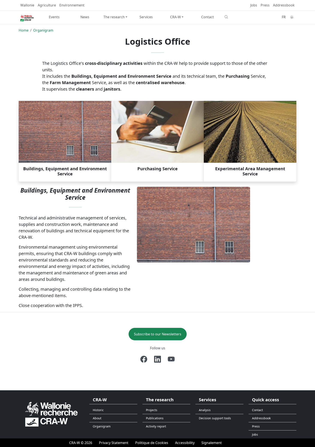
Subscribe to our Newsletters (157, 334)
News (84, 17)
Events (54, 17)
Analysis (205, 410)
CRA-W (175, 17)
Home (23, 30)
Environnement (71, 5)
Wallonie (27, 5)
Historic (98, 410)
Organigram (43, 30)
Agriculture (47, 5)
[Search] (238, 17)
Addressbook (284, 5)
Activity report (156, 426)
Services (146, 17)
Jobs (253, 5)
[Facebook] (143, 359)
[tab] (65, 141)
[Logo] (51, 414)
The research (114, 17)
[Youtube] (171, 359)
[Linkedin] (157, 359)
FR (284, 17)
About (97, 418)
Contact (207, 17)
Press (265, 5)
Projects (151, 410)
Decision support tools (215, 418)
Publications (155, 418)
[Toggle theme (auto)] (291, 17)
